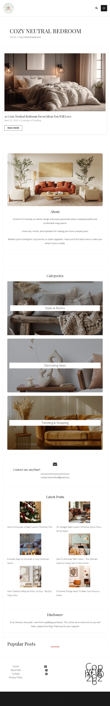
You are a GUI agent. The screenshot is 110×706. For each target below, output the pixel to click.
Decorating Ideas (55, 365)
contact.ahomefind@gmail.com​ (55, 477)
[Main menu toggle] (104, 8)
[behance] (47, 674)
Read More (13, 128)
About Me (16, 670)
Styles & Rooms (55, 308)
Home (16, 666)
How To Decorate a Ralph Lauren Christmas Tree (29, 527)
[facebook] (46, 666)
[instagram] (46, 670)
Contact (16, 673)
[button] (96, 8)
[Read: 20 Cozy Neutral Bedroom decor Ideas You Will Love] (55, 82)
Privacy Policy (15, 677)
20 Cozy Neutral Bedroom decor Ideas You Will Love (37, 116)
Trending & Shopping (55, 423)
